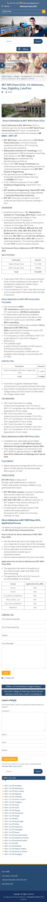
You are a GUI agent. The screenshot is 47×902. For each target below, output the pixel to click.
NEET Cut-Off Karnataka (13, 786)
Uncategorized (9, 678)
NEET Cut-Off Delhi (11, 843)
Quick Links (7, 11)
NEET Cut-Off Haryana (12, 810)
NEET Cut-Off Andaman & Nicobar (16, 838)
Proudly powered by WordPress (14, 897)
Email (4, 742)
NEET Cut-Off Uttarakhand (13, 813)
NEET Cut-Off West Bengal (13, 821)
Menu (25, 49)
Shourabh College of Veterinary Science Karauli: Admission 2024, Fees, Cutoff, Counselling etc (23, 692)
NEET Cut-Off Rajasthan (12, 794)
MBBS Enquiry (23, 33)
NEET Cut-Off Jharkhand (12, 846)
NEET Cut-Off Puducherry (13, 827)
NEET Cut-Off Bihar (11, 819)
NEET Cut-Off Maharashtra (13, 788)
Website (4, 750)
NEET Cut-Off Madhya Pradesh (15, 849)
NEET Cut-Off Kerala (11, 805)
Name (4, 734)
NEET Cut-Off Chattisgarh (13, 829)
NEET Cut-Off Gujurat (12, 832)
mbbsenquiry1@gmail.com (31, 3)
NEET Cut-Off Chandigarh (13, 854)
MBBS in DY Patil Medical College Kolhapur (23, 686)
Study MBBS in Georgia (16, 61)
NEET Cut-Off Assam (11, 808)
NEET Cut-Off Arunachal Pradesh (16, 835)
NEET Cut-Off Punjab (11, 816)
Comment (6, 711)
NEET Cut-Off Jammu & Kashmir (15, 851)
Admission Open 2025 (28, 6)
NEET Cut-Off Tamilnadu (13, 797)
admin (10, 92)
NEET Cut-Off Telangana (13, 802)
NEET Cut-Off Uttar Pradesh (14, 791)
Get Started (6, 884)
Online (15, 579)
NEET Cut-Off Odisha (11, 824)
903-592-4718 (14, 3)
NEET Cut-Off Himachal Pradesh (15, 840)
